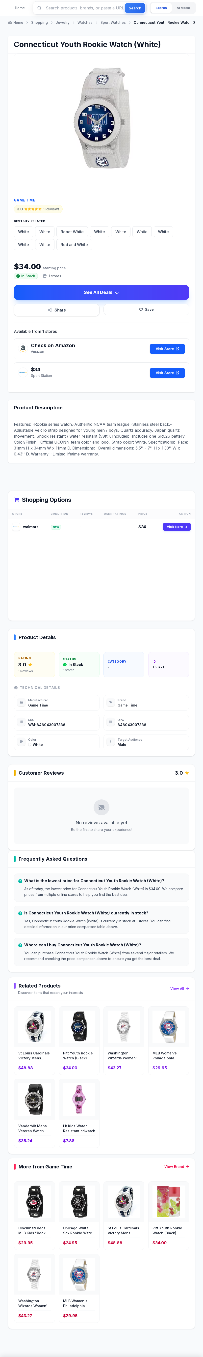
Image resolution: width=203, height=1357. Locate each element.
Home (20, 8)
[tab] (161, 8)
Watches (85, 22)
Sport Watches (113, 22)
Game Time (24, 200)
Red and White (74, 244)
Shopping (39, 22)
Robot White (72, 231)
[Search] (39, 7)
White (23, 231)
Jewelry (63, 22)
